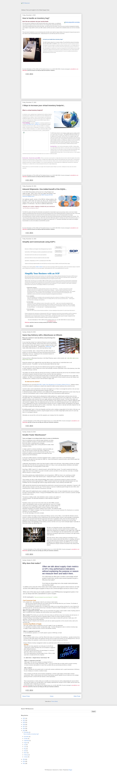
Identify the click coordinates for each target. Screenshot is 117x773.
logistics (37, 122)
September (26, 740)
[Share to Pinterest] (32, 74)
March (25, 752)
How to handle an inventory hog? (35, 18)
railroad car (37, 124)
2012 (24, 763)
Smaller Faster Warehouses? (34, 435)
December (26, 732)
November (26, 736)
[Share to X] (29, 74)
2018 (24, 724)
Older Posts (77, 696)
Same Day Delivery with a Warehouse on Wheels (42, 335)
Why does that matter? (31, 563)
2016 (24, 728)
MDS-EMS (39, 384)
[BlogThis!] (28, 74)
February (26, 754)
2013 (24, 761)
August (26, 742)
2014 (24, 759)
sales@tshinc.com (74, 69)
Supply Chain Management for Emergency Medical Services (56, 384)
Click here (24, 70)
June (25, 746)
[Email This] (26, 74)
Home (51, 696)
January (26, 756)
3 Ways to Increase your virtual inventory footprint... (43, 105)
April (25, 750)
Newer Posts (26, 696)
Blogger (70, 769)
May (25, 748)
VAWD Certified (39, 266)
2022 (24, 718)
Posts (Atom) (54, 701)
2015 (24, 730)
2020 (24, 722)
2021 (24, 720)
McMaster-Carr (49, 346)
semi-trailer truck (30, 124)
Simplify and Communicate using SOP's (38, 242)
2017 (24, 726)
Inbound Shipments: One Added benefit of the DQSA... (44, 189)
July (25, 744)
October (26, 738)
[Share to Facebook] (31, 74)
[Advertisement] (51, 87)
